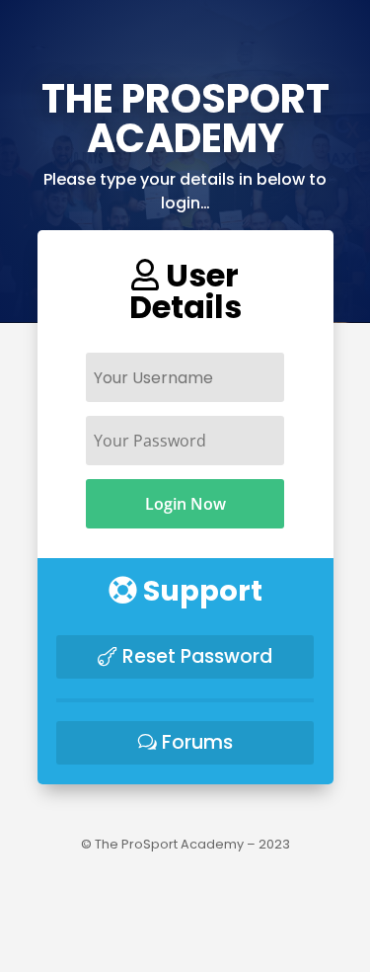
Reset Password (197, 656)
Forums (197, 742)
